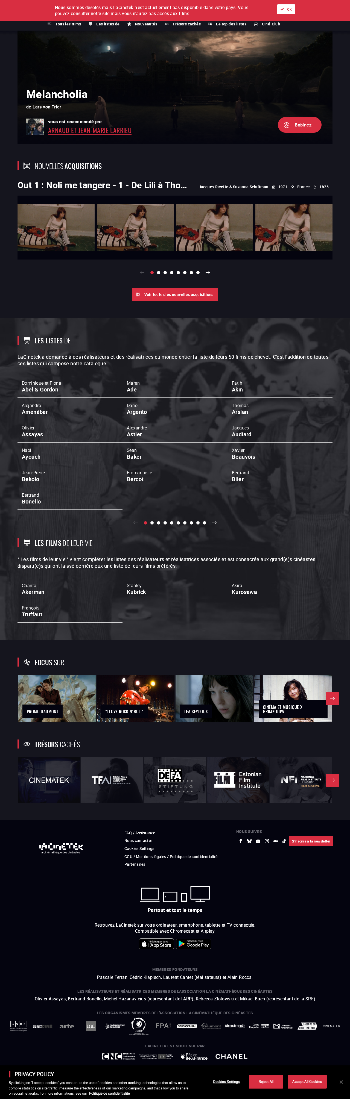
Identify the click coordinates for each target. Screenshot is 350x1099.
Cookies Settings (226, 1081)
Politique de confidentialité (109, 1093)
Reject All (266, 1081)
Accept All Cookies (307, 1081)
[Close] (341, 1082)
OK (289, 9)
